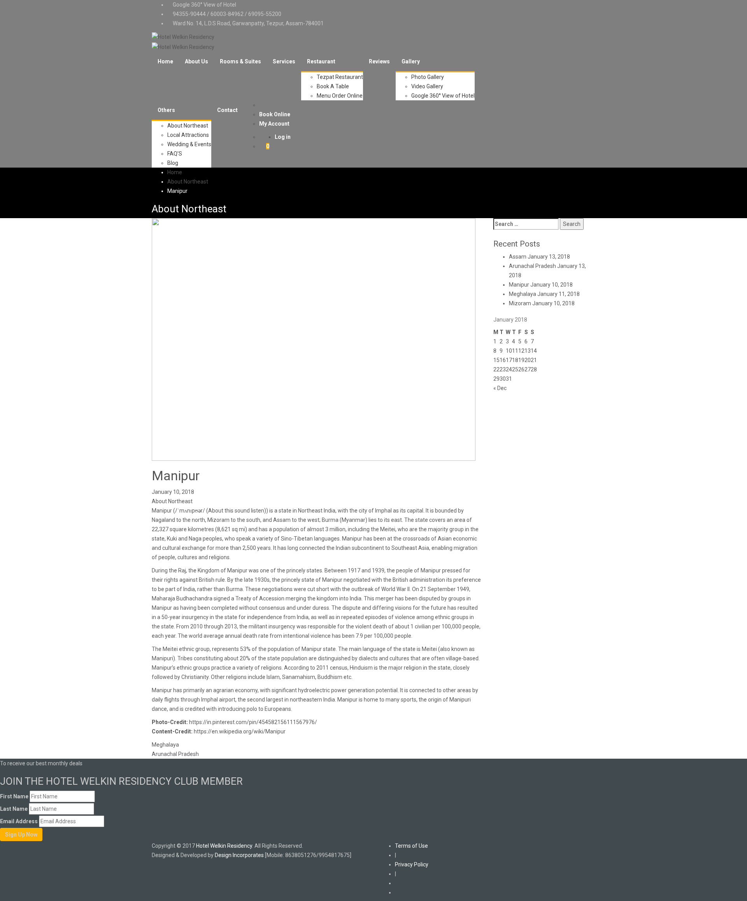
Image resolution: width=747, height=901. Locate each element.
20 (527, 360)
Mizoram (520, 303)
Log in (283, 137)
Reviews (379, 61)
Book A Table (333, 86)
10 (509, 351)
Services (284, 61)
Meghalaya (165, 745)
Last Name (14, 809)
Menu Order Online (340, 96)
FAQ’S (174, 153)
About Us (196, 61)
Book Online (274, 114)
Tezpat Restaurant (340, 77)
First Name (14, 796)
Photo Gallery (427, 77)
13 (527, 351)
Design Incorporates (239, 855)
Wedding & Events (189, 144)
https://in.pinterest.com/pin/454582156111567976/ (253, 722)
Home (165, 61)
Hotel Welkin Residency (224, 846)
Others (166, 110)
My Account (274, 124)
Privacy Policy (411, 864)
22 (496, 369)
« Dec (500, 388)
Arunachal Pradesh (175, 754)
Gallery (411, 61)
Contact (227, 110)
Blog (172, 163)
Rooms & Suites (240, 61)
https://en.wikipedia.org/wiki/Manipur (240, 731)
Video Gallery (427, 86)
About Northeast (187, 125)
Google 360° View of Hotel (204, 5)
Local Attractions (188, 135)
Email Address (19, 821)
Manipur (519, 285)
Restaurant (321, 61)
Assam (517, 257)
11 (515, 351)
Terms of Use (411, 846)
